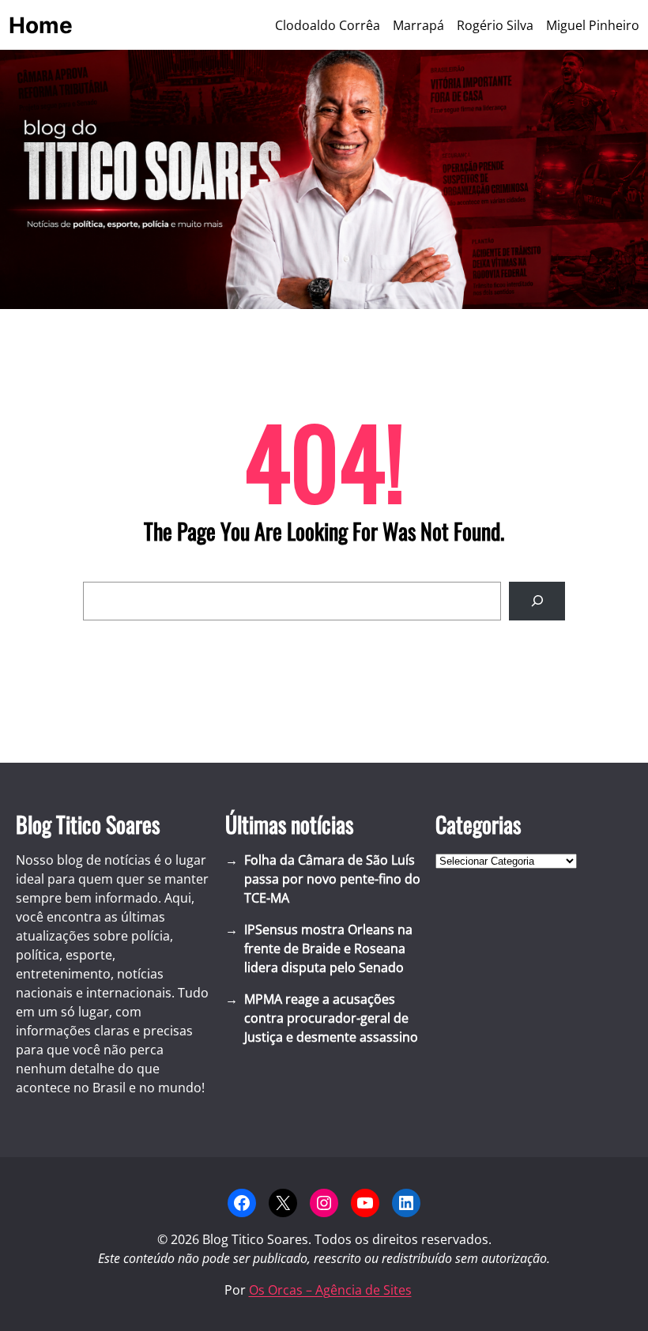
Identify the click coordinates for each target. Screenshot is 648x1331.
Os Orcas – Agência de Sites (330, 1290)
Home (41, 25)
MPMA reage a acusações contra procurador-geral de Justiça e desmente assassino (331, 1018)
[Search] (537, 601)
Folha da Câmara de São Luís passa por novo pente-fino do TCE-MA (332, 879)
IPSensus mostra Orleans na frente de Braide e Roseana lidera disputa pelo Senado (328, 948)
